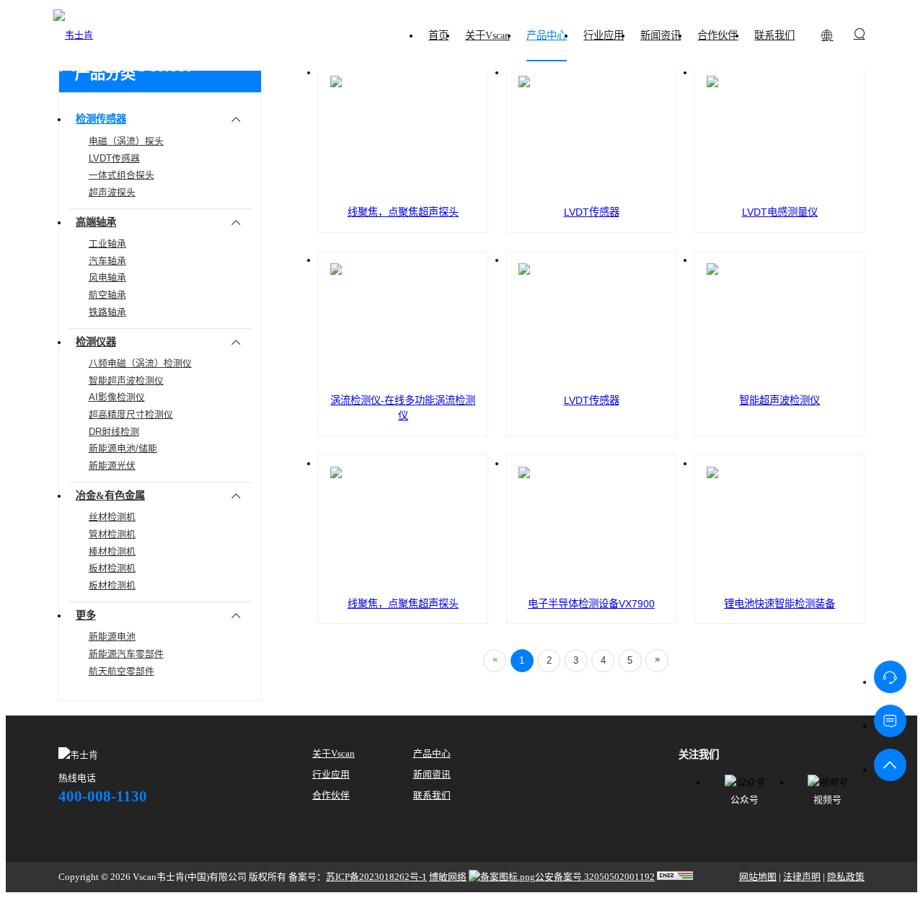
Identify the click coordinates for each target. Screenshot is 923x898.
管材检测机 (112, 534)
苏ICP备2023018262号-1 (376, 877)
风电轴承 (107, 277)
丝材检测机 (112, 516)
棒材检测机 (112, 551)
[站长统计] (675, 877)
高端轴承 (96, 222)
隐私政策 (846, 877)
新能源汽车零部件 (126, 653)
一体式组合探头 (121, 175)
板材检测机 (112, 568)
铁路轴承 (107, 312)
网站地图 (758, 877)
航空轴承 (107, 294)
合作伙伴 (331, 796)
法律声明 (802, 877)
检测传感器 (101, 119)
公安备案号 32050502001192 (595, 877)
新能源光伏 (112, 465)
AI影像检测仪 (117, 397)
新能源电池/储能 (123, 448)
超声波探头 (112, 192)
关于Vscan (333, 754)
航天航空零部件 (121, 671)
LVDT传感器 (114, 158)
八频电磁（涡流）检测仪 (140, 363)
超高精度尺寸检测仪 (131, 414)
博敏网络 (448, 877)
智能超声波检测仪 (126, 380)
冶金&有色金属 (110, 495)
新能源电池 (112, 636)
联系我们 (432, 796)
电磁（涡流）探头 (126, 141)
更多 (86, 615)
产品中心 (432, 754)
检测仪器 (96, 342)
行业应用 (331, 775)
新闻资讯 (432, 775)
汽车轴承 (107, 260)
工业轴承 (107, 243)
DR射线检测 (114, 431)
